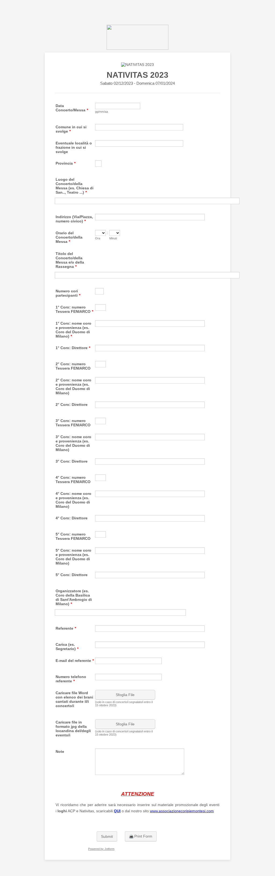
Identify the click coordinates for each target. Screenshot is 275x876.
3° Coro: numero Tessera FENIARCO (73, 423)
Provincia (65, 163)
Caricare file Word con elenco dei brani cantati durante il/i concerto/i (74, 699)
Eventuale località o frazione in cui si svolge (74, 147)
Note (60, 751)
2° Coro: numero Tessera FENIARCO (73, 366)
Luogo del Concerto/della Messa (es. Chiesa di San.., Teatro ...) (74, 185)
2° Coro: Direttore (72, 404)
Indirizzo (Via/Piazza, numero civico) (74, 219)
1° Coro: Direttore (73, 348)
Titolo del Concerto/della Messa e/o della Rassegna (70, 260)
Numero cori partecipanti (68, 293)
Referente (66, 628)
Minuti (113, 238)
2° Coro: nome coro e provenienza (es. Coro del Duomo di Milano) (73, 386)
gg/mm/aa (101, 111)
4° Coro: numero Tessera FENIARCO (73, 479)
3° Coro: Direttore (72, 461)
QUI (117, 811)
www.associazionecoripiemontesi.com (182, 811)
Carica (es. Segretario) (67, 646)
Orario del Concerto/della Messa (69, 237)
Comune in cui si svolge (71, 129)
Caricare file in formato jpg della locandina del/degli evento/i (73, 728)
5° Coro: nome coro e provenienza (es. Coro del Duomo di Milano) (73, 556)
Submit (107, 836)
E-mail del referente (75, 660)
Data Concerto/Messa (72, 108)
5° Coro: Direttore (72, 575)
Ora (97, 238)
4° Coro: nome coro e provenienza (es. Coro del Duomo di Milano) (73, 500)
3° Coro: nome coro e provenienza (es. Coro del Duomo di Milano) (73, 443)
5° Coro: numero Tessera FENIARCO (73, 536)
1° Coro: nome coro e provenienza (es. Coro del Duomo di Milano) (73, 329)
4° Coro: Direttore (72, 518)
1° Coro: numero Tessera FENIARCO (74, 309)
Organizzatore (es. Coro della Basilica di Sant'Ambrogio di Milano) (74, 597)
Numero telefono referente (71, 679)
